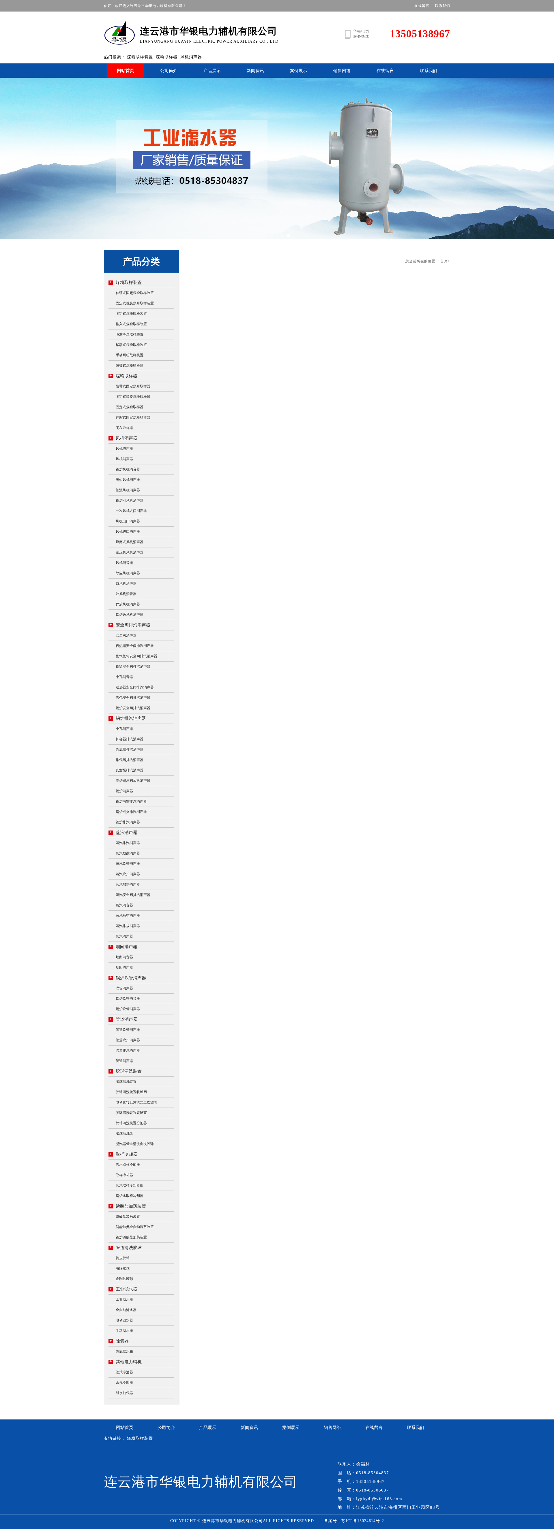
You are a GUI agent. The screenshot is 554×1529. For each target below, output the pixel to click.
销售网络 (342, 70)
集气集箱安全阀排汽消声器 (136, 656)
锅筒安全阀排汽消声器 (133, 666)
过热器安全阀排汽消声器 (135, 687)
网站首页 (125, 70)
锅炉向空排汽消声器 (131, 801)
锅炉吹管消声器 (127, 977)
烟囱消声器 (123, 946)
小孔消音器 (124, 677)
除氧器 (119, 1340)
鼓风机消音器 (126, 594)
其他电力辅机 (125, 1361)
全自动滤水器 (126, 1310)
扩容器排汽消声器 (129, 739)
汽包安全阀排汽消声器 (133, 698)
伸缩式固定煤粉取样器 (133, 417)
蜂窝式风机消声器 (129, 542)
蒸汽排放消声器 (128, 926)
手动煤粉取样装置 (129, 355)
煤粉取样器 (166, 57)
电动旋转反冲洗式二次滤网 (136, 1102)
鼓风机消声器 (126, 583)
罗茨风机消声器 (128, 604)
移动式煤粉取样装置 (131, 345)
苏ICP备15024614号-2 (362, 1521)
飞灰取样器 (124, 428)
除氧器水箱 (124, 1351)
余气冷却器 (124, 1383)
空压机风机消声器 (129, 552)
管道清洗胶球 (125, 1247)
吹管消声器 (124, 988)
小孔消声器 (124, 729)
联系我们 (442, 6)
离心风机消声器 (128, 480)
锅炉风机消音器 (128, 469)
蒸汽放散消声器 (128, 853)
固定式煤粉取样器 (129, 407)
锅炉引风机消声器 (129, 500)
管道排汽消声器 (128, 1050)
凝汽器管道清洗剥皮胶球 (135, 1144)
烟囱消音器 (124, 957)
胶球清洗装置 (125, 1071)
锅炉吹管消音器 (128, 999)
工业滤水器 (123, 1289)
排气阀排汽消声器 (129, 760)
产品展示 (212, 70)
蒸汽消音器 (124, 905)
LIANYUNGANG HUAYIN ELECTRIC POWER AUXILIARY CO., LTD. (210, 35)
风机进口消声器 (128, 532)
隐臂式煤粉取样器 (129, 366)
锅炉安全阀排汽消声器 (133, 708)
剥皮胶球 (123, 1258)
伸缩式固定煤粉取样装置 (135, 293)
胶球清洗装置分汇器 (131, 1123)
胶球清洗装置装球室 (131, 1113)
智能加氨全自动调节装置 (135, 1227)
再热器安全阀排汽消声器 (135, 646)
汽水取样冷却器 (128, 1165)
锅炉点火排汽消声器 (131, 812)
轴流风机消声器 (128, 490)
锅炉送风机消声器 (129, 615)
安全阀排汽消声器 (129, 624)
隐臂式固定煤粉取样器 (133, 386)
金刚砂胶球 (124, 1279)
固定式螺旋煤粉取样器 (133, 397)
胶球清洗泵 (124, 1133)
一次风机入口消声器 (131, 511)
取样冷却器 (123, 1154)
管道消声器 (123, 1019)
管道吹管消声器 (128, 1030)
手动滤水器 (124, 1331)
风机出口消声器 (128, 521)
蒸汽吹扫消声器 (128, 874)
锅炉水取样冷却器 (129, 1196)
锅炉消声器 (124, 791)
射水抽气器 (124, 1393)
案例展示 (298, 70)
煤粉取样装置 (140, 57)
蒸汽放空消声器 (128, 916)
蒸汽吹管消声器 (128, 864)
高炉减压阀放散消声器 (133, 781)
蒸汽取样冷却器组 (129, 1185)
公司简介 (168, 70)
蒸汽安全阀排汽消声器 (133, 895)
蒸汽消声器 (123, 832)
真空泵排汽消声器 (129, 770)
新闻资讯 (255, 70)
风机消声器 (191, 57)
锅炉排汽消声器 (127, 718)
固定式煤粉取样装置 (131, 314)
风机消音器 (124, 563)
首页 (444, 261)
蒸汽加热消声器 (128, 884)
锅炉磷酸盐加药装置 (131, 1237)
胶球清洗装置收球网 (131, 1092)
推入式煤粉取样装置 (131, 324)
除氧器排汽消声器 (129, 749)
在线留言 (421, 6)
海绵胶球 (123, 1268)
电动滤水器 (124, 1320)
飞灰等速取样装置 (129, 334)
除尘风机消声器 (128, 573)
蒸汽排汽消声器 (128, 843)
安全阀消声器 (126, 635)
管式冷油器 (124, 1372)
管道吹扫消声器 (128, 1040)
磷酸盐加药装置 (127, 1206)
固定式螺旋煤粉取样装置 (135, 303)
